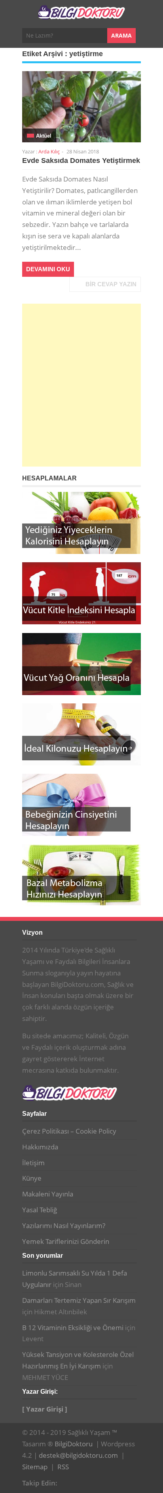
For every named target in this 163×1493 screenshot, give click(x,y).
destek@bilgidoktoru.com (78, 1455)
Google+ (80, 1482)
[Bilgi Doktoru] (81, 15)
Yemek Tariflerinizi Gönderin (65, 1241)
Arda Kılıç (49, 151)
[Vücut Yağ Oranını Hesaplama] (81, 664)
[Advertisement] (81, 385)
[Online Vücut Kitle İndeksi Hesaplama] (81, 593)
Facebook (68, 1482)
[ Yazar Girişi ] (44, 1409)
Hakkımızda (40, 1146)
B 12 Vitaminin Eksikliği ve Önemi (72, 1327)
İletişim (33, 1162)
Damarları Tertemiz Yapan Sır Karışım (79, 1300)
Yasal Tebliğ (39, 1209)
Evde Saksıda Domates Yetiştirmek (81, 160)
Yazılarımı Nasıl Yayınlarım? (63, 1225)
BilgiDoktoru (74, 1443)
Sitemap (34, 1466)
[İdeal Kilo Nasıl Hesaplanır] (81, 734)
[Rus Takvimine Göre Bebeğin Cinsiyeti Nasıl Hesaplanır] (81, 805)
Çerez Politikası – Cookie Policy (69, 1131)
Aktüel (43, 136)
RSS (63, 1466)
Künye (32, 1178)
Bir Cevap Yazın (110, 284)
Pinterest (92, 1482)
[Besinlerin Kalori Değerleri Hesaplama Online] (81, 523)
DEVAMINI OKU (48, 269)
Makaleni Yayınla (47, 1193)
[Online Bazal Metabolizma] (81, 875)
